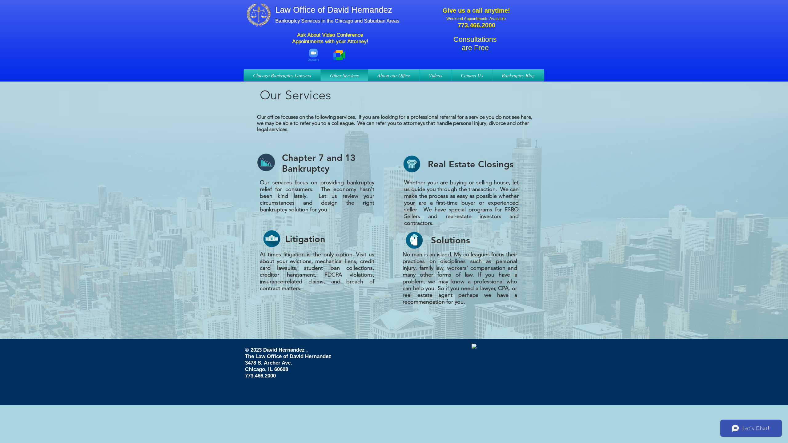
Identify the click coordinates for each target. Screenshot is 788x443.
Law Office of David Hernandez (333, 9)
